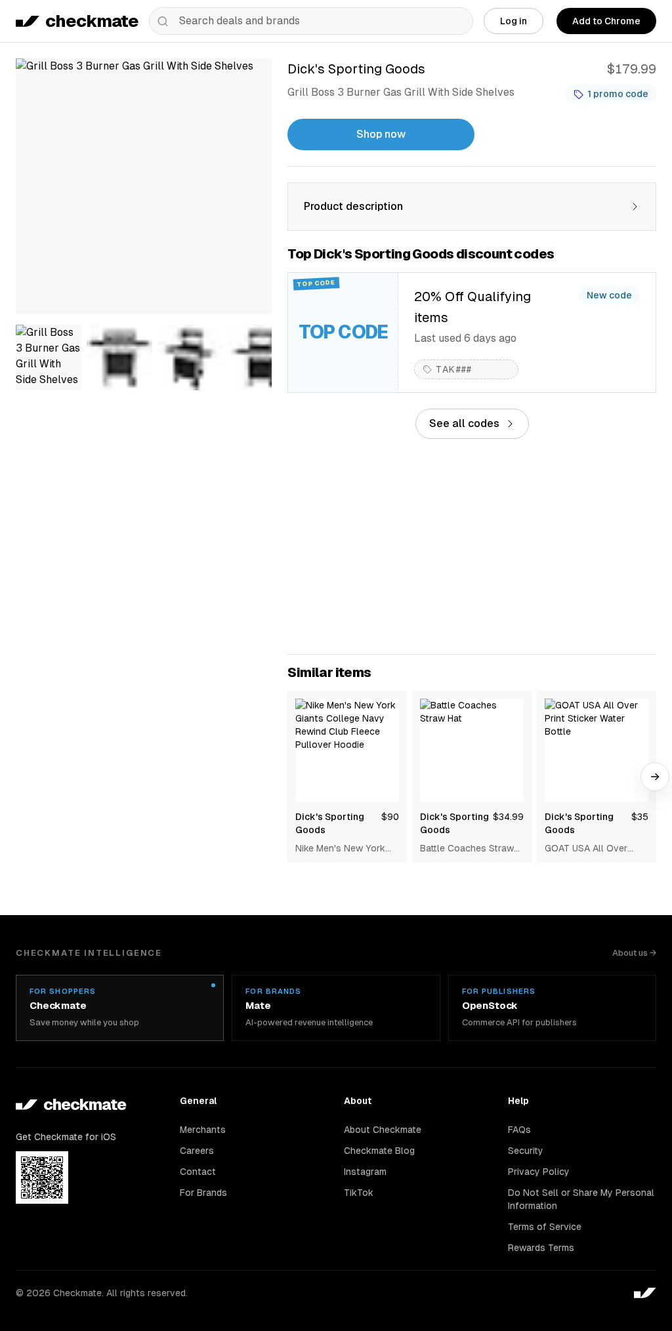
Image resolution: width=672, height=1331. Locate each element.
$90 (390, 816)
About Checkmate (382, 1129)
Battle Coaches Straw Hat (467, 849)
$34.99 (508, 816)
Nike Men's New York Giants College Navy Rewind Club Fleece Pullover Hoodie (340, 849)
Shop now (381, 134)
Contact (198, 1171)
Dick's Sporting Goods (329, 823)
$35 (639, 816)
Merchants (203, 1129)
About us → (634, 953)
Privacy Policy (539, 1171)
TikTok (358, 1192)
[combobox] (311, 21)
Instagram (365, 1171)
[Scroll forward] (654, 776)
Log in (513, 21)
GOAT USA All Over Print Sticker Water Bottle (586, 849)
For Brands (203, 1192)
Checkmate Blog (379, 1150)
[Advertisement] (471, 546)
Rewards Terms (541, 1247)
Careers (197, 1150)
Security (525, 1150)
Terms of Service (544, 1226)
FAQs (519, 1129)
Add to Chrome (606, 21)
